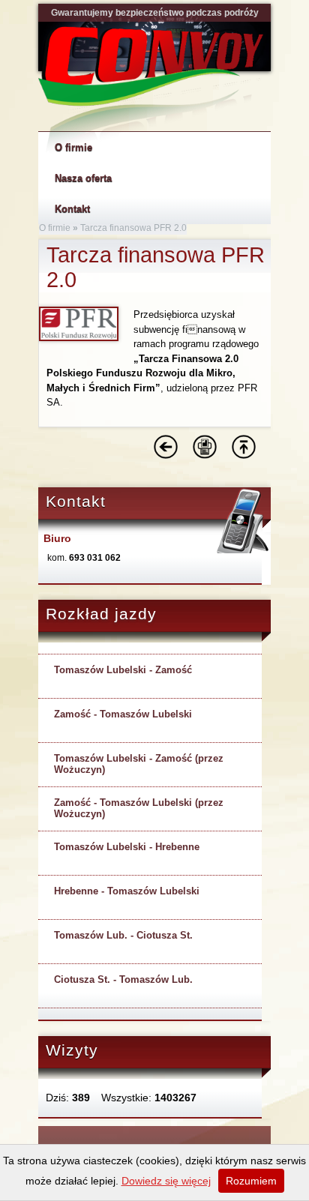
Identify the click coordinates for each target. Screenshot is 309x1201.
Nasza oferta (83, 178)
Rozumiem (251, 1181)
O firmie (54, 228)
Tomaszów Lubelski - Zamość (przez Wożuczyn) (139, 764)
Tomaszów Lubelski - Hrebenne (127, 846)
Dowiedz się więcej (166, 1181)
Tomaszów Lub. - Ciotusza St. (123, 935)
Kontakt (72, 208)
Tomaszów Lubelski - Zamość (123, 669)
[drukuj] (204, 456)
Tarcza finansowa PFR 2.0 (133, 228)
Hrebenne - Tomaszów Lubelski (127, 891)
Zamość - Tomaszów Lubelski (123, 714)
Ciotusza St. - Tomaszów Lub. (123, 979)
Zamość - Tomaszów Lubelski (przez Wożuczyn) (139, 808)
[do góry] (243, 456)
